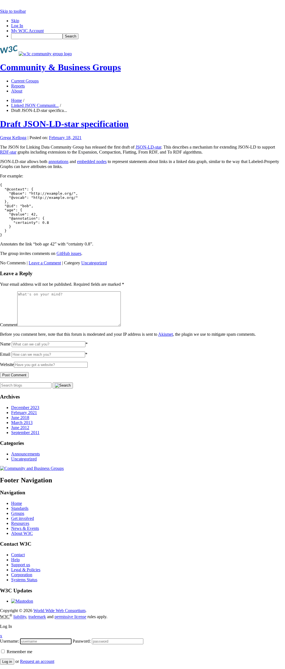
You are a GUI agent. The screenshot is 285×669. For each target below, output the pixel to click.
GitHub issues (68, 253)
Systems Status (24, 579)
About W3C (22, 533)
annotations (58, 161)
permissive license (70, 617)
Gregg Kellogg (13, 137)
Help (15, 559)
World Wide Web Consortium (59, 610)
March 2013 (22, 422)
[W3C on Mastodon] (22, 601)
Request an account (37, 661)
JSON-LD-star (148, 147)
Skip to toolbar (13, 11)
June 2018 (20, 417)
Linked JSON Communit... (35, 105)
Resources (20, 523)
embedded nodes (92, 161)
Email (5, 354)
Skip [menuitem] (15, 20)
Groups (17, 513)
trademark (37, 617)
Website (7, 364)
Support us (20, 564)
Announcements (25, 454)
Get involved (22, 518)
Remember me (19, 651)
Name (5, 344)
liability (19, 617)
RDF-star (8, 152)
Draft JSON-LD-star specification (64, 124)
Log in (7, 662)
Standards (19, 508)
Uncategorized (94, 262)
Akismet (165, 334)
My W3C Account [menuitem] (27, 30)
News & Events (25, 528)
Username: (9, 641)
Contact (18, 554)
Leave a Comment (45, 262)
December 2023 (25, 407)
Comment (8, 324)
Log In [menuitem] (17, 25)
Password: (82, 641)
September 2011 (25, 432)
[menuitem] (148, 36)
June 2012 (20, 427)
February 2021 (24, 412)
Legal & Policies (25, 569)
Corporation (21, 574)
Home (16, 100)
